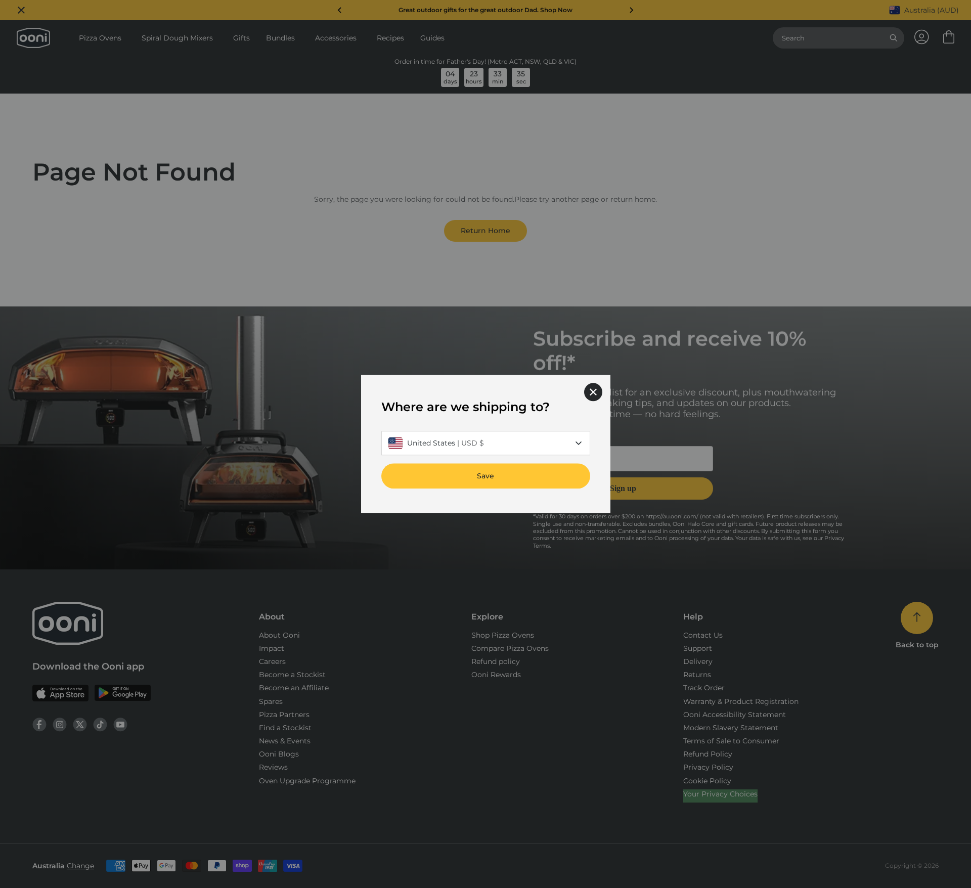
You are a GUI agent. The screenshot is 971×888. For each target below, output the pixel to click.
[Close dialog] (593, 392)
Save (485, 476)
